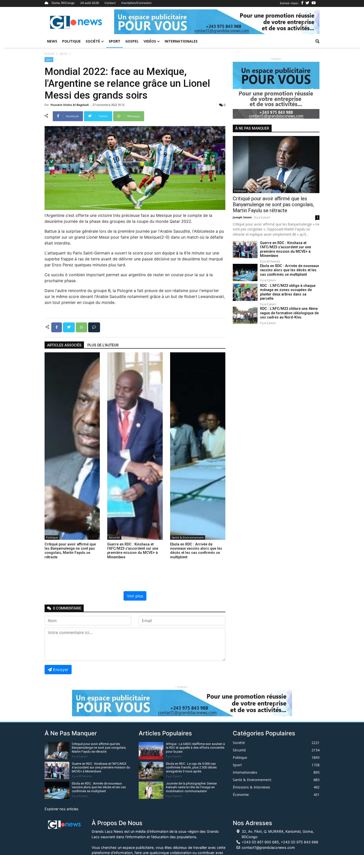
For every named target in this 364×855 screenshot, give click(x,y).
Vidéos (150, 41)
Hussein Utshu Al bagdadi (70, 105)
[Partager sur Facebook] (57, 327)
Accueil (49, 53)
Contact (110, 3)
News (52, 41)
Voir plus (135, 595)
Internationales (181, 41)
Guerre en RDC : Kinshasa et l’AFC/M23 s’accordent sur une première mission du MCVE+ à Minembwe (285, 249)
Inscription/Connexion (136, 3)
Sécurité (114, 537)
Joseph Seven (243, 217)
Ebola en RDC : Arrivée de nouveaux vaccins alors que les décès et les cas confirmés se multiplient (289, 270)
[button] (129, 21)
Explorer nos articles (61, 809)
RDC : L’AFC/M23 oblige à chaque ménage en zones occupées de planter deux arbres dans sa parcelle (287, 292)
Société (93, 41)
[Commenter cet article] (94, 327)
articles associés (64, 345)
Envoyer (60, 669)
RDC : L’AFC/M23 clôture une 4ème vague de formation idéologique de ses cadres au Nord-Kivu (289, 313)
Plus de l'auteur (103, 345)
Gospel (132, 41)
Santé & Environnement (188, 537)
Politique (71, 41)
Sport (114, 41)
